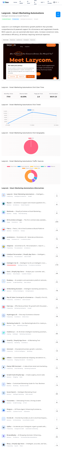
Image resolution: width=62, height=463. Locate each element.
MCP (42, 2)
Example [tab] (26, 40)
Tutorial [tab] (32, 40)
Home (15, 2)
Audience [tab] (19, 40)
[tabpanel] (31, 63)
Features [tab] (12, 40)
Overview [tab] (5, 40)
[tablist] (19, 39)
